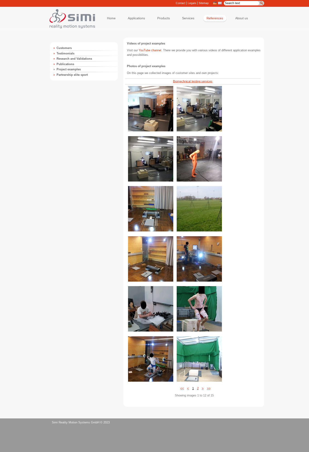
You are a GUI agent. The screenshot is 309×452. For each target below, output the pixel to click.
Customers (64, 48)
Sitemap (204, 3)
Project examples (69, 69)
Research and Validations (74, 58)
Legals (192, 3)
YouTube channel (150, 50)
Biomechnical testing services (192, 81)
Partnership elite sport (72, 74)
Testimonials (65, 53)
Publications (65, 64)
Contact (180, 3)
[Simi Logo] (70, 27)
